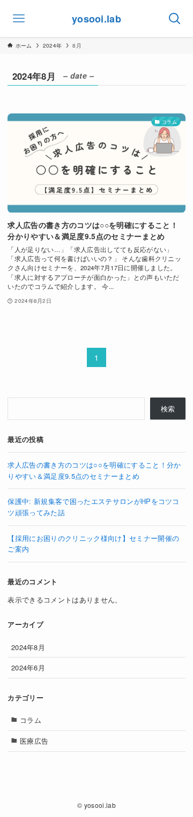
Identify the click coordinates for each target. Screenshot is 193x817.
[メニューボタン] (18, 18)
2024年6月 (28, 667)
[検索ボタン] (174, 18)
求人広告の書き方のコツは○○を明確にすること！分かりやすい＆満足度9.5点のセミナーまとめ (94, 470)
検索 (168, 408)
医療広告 (34, 741)
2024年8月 (28, 647)
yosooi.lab (96, 19)
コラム (30, 720)
